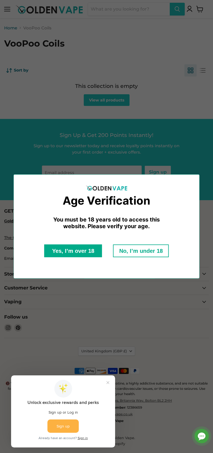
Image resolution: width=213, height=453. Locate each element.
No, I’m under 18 (141, 251)
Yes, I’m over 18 (73, 251)
